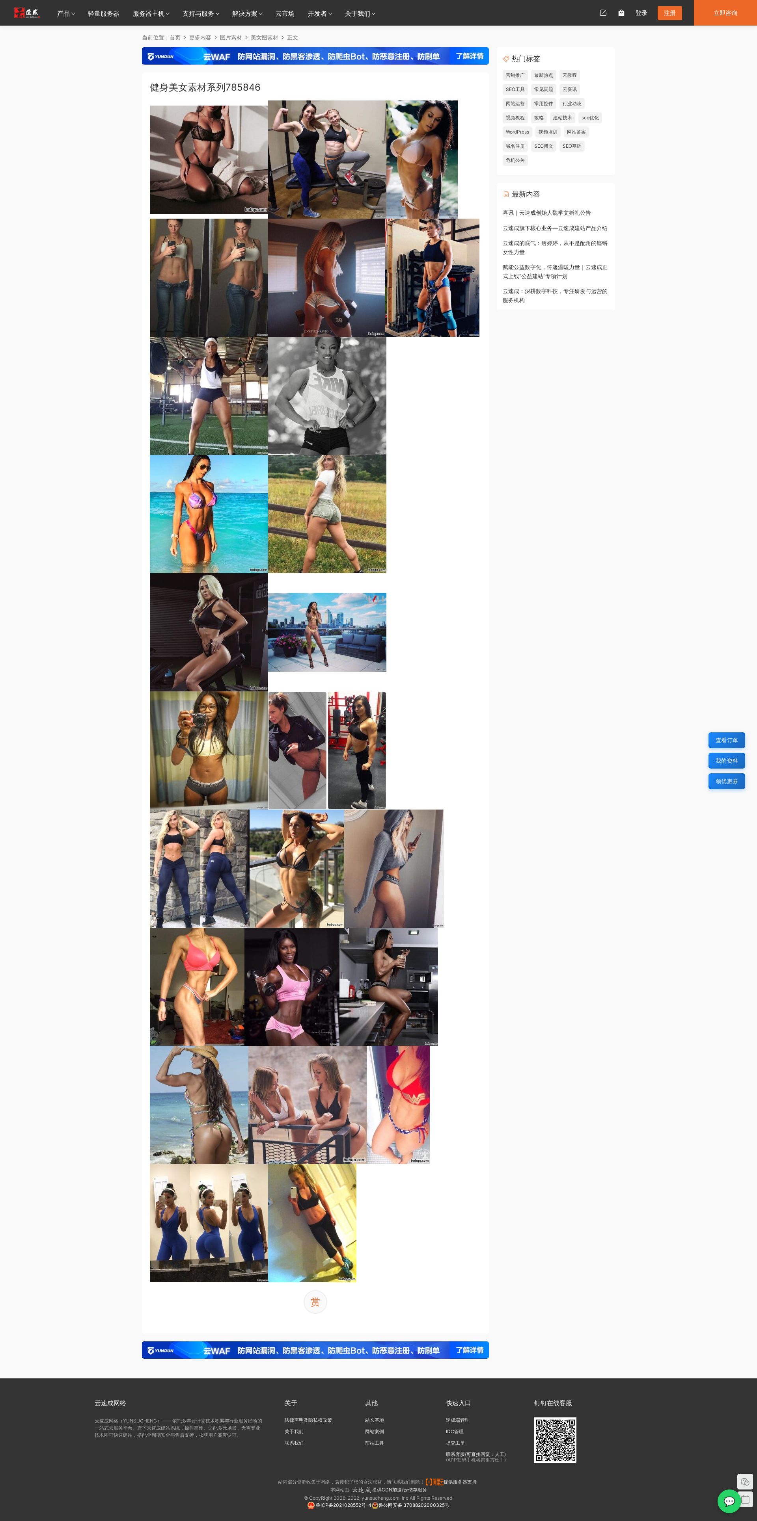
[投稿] (603, 12)
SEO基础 (572, 146)
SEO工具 (515, 89)
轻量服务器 (103, 13)
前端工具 (374, 1443)
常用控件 (543, 103)
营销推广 (515, 75)
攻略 (539, 118)
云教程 (570, 75)
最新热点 (543, 75)
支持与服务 (198, 13)
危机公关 (515, 160)
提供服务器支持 (461, 1482)
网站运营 (515, 103)
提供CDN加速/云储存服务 (399, 1490)
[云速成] (27, 12)
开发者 (317, 13)
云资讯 (570, 89)
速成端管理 (458, 1420)
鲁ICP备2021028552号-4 (343, 1505)
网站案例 (374, 1431)
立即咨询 (725, 13)
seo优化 (590, 118)
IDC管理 (455, 1431)
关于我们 (357, 13)
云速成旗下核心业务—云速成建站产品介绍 (555, 228)
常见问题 (543, 89)
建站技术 (562, 118)
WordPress (517, 132)
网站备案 (576, 132)
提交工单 (455, 1443)
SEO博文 (543, 146)
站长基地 (374, 1420)
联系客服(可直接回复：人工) (476, 1454)
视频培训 (548, 132)
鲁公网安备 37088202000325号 (413, 1505)
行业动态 (572, 103)
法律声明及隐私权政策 (308, 1420)
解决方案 (244, 13)
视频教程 (515, 118)
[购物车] (621, 12)
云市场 (285, 13)
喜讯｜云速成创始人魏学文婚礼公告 (547, 212)
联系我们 (294, 1443)
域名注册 (515, 146)
